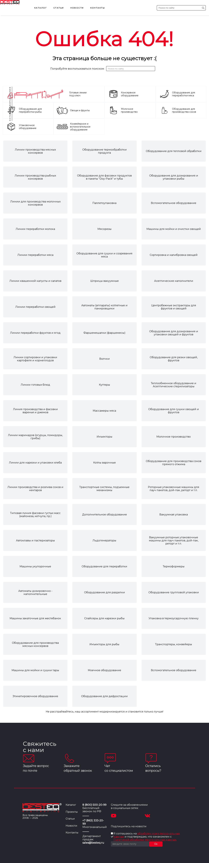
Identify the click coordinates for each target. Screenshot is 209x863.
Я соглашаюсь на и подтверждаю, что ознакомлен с (146, 836)
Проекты (72, 811)
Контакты (97, 8)
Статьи (58, 8)
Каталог (40, 8)
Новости (77, 8)
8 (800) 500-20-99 (94, 804)
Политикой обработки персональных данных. (145, 839)
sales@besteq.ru (93, 842)
